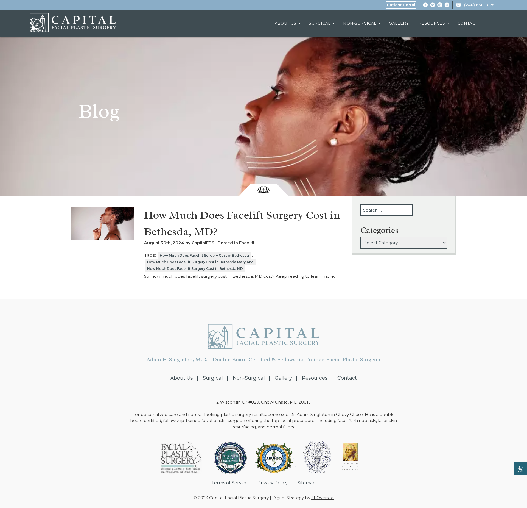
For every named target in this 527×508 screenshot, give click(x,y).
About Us (285, 23)
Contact (467, 23)
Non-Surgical (359, 23)
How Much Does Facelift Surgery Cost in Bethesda (204, 255)
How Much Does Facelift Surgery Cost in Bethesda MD (195, 269)
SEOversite (322, 497)
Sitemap (307, 483)
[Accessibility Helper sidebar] (520, 468)
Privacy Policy (272, 483)
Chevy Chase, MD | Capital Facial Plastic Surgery (73, 22)
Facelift (247, 242)
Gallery (398, 23)
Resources (432, 23)
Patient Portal (401, 4)
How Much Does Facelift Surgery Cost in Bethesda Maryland (200, 262)
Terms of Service (229, 483)
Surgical (319, 23)
